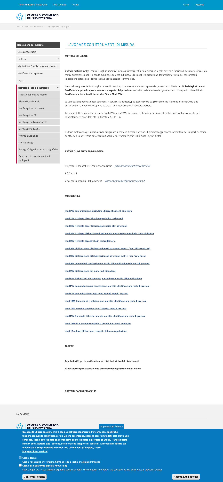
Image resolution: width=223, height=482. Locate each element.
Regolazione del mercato (33, 26)
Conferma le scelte (34, 476)
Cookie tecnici (29, 458)
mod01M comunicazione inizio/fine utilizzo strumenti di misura (98, 211)
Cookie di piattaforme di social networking (44, 465)
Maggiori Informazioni (35, 451)
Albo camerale (59, 4)
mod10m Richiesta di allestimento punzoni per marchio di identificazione (103, 278)
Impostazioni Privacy (111, 426)
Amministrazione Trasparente (33, 4)
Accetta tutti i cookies (186, 476)
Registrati (199, 4)
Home (18, 26)
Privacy (75, 4)
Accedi (186, 4)
